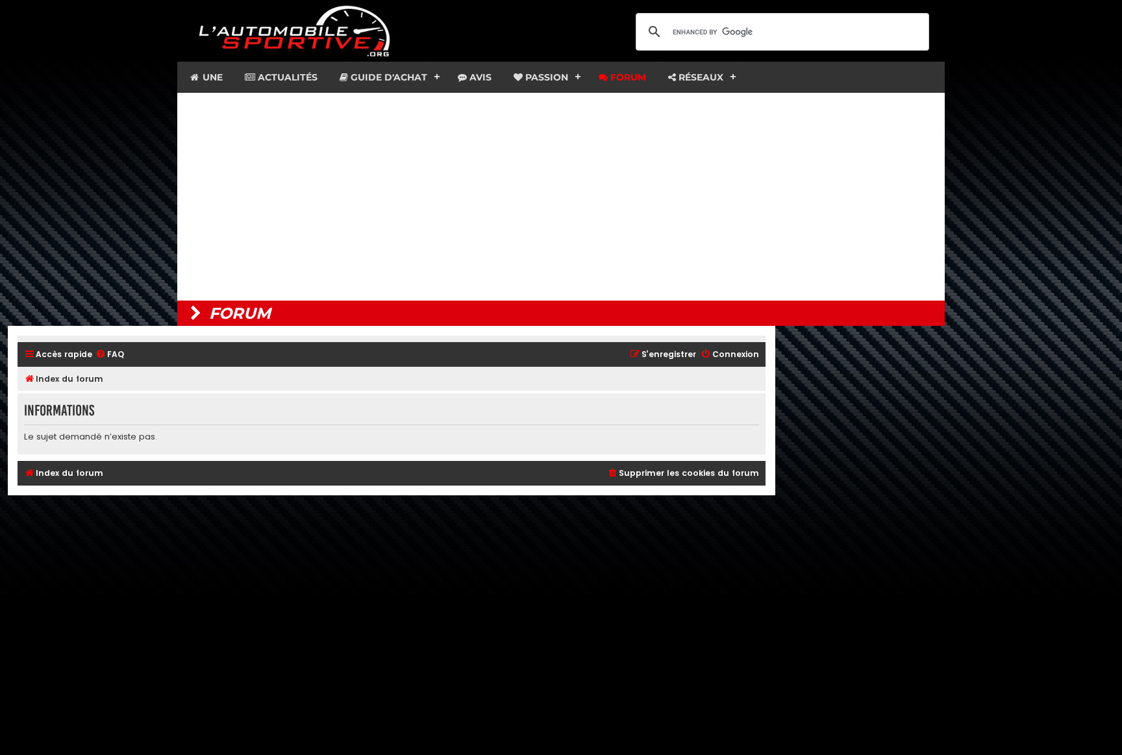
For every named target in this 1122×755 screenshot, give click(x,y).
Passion (545, 77)
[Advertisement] (561, 197)
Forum (627, 77)
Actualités (286, 77)
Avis (479, 77)
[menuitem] (109, 355)
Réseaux (699, 77)
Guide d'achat (387, 77)
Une (211, 77)
